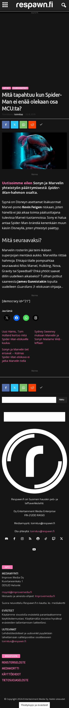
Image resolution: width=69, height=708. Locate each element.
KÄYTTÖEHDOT (11, 674)
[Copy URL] (41, 124)
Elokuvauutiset (20, 88)
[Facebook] (6, 124)
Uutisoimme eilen (17, 183)
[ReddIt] (32, 124)
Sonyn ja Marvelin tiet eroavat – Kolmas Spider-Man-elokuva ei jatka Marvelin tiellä (16, 355)
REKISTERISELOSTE (13, 662)
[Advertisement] (34, 47)
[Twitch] (54, 539)
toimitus (18, 114)
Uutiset (6, 88)
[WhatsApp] (23, 124)
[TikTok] (47, 539)
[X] (14, 124)
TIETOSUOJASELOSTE (15, 680)
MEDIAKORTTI (10, 668)
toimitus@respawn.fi (42, 531)
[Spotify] (39, 539)
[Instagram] (23, 539)
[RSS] (31, 539)
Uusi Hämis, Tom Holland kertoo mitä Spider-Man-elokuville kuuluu (15, 337)
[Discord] (7, 539)
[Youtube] (34, 549)
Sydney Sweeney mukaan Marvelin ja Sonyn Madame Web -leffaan (48, 337)
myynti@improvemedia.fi (17, 592)
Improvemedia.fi (45, 596)
